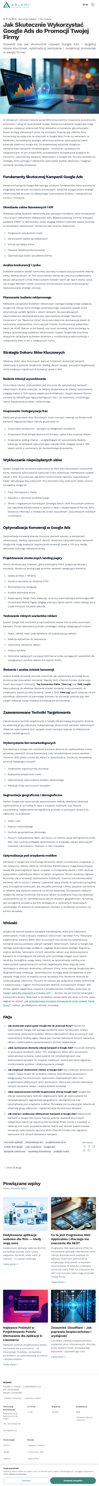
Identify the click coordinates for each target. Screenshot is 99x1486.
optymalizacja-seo (34, 1142)
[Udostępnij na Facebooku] (89, 1146)
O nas (30, 1412)
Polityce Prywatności (17, 1474)
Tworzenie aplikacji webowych (84, 1418)
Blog (78, 1412)
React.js (7, 1459)
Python (7, 1445)
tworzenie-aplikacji (13, 1142)
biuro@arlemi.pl (10, 1430)
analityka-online (61, 1151)
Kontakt (55, 1412)
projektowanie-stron (56, 1142)
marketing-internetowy (39, 1151)
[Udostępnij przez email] (89, 1150)
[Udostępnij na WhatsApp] (84, 1150)
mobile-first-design (13, 1147)
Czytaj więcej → (10, 1264)
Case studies (33, 1459)
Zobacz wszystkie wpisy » (15, 1188)
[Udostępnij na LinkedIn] (93, 1146)
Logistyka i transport (36, 1445)
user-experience (33, 1147)
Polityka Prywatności (13, 1398)
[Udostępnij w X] (84, 1146)
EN (87, 5)
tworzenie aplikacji (27, 19)
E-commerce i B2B (35, 1452)
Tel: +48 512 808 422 (12, 1424)
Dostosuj (26, 1480)
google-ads (49, 1147)
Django (6, 1452)
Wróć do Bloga (14, 1167)
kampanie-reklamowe (14, 1151)
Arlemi (7, 1382)
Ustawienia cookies (33, 1398)
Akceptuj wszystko (73, 1480)
